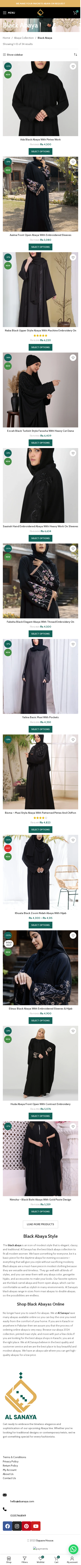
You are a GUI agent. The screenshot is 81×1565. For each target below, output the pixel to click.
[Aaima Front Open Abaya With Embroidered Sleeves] (40, 194)
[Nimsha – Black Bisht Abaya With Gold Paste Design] (40, 1158)
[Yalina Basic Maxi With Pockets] (40, 676)
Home (6, 38)
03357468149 (18, 1515)
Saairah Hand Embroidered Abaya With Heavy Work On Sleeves (40, 526)
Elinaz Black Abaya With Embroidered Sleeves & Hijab (40, 1008)
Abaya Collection (24, 38)
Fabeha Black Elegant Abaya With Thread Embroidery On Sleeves (40, 623)
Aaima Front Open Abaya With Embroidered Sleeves (40, 235)
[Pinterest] (26, 1526)
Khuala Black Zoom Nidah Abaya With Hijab (40, 913)
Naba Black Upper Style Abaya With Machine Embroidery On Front (40, 332)
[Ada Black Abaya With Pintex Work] (40, 98)
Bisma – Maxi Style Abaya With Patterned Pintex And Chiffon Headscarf (40, 814)
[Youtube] (35, 1526)
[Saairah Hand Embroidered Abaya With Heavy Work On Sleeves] (40, 485)
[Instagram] (17, 1526)
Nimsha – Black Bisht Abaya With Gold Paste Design (40, 1199)
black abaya (14, 1245)
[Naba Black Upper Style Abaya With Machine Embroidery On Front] (40, 289)
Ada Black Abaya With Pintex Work (40, 139)
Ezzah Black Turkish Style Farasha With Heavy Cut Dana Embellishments (40, 432)
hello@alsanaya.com (22, 1501)
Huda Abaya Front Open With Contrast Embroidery (40, 1104)
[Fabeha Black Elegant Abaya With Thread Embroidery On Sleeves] (40, 581)
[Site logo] (40, 12)
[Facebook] (7, 1526)
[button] (73, 1549)
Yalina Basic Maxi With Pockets (40, 717)
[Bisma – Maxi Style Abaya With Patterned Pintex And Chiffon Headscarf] (40, 771)
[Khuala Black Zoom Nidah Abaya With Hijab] (40, 872)
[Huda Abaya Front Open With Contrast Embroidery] (40, 1063)
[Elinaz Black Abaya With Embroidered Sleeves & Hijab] (40, 967)
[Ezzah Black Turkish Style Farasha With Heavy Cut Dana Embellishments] (40, 390)
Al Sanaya (63, 1313)
